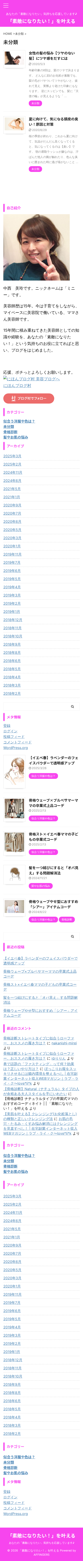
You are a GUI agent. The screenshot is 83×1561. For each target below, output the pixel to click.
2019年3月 (12, 595)
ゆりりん (59, 1058)
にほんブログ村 (17, 385)
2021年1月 (11, 497)
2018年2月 (12, 693)
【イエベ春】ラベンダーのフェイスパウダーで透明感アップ (53, 760)
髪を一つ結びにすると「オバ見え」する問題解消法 (53, 870)
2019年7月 (12, 562)
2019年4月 (12, 587)
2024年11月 (12, 472)
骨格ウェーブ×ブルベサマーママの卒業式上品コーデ (53, 802)
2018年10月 (12, 636)
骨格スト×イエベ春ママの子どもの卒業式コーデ (53, 836)
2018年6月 (12, 660)
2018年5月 (12, 669)
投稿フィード (14, 736)
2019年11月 (12, 554)
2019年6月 (12, 570)
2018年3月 (12, 685)
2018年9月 (12, 644)
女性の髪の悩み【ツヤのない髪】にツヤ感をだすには (52, 55)
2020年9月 (12, 505)
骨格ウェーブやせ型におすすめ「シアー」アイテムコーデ (53, 904)
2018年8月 (12, 652)
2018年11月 (12, 628)
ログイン (10, 731)
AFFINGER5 (42, 1554)
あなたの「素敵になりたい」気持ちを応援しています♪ (41, 1542)
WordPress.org (15, 747)
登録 (6, 725)
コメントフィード (17, 742)
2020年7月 (12, 513)
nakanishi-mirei (64, 1043)
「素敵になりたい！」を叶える (41, 20)
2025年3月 (12, 456)
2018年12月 (12, 620)
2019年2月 (12, 603)
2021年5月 (12, 489)
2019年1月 (11, 611)
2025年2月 (12, 464)
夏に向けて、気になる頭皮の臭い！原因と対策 (53, 121)
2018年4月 (12, 677)
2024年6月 (12, 480)
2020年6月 (12, 521)
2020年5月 (12, 529)
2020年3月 (12, 538)
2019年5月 (12, 579)
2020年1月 (12, 546)
